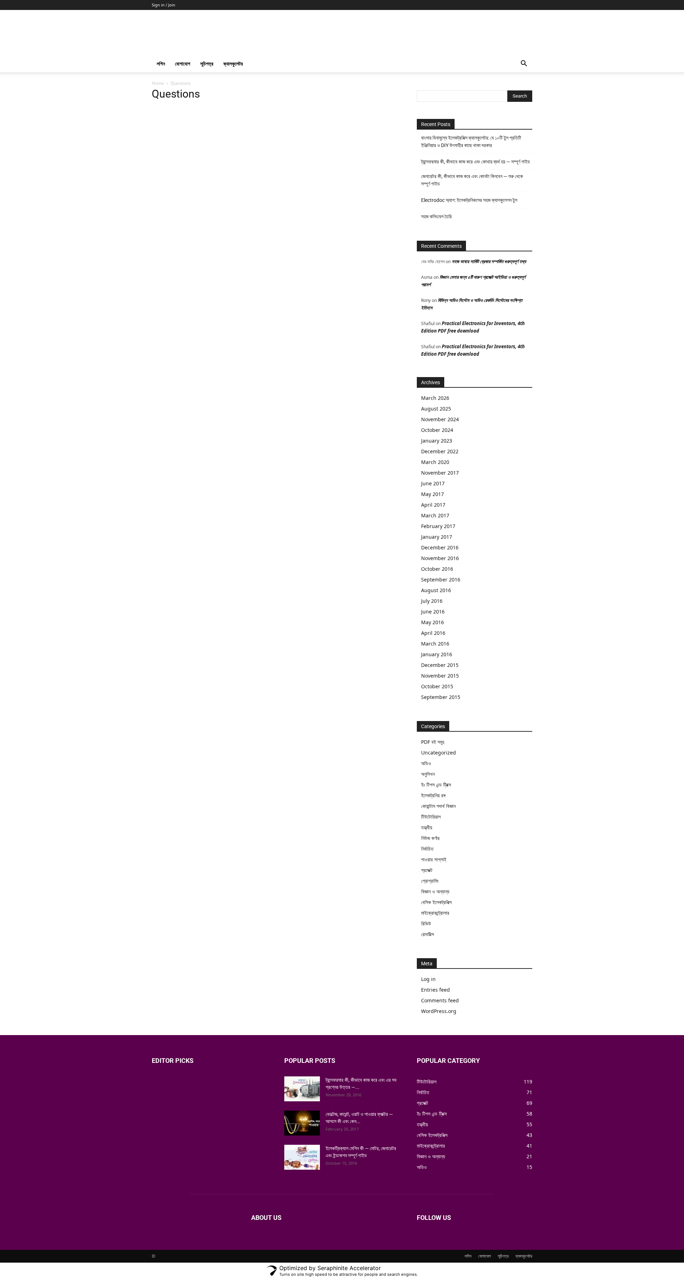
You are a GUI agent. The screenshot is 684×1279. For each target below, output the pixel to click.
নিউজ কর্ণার (430, 838)
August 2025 (436, 408)
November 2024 (440, 419)
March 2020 (435, 462)
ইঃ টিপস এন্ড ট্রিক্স (436, 784)
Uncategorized (438, 752)
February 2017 (438, 526)
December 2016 (439, 547)
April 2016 (433, 633)
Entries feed (435, 989)
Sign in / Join (163, 4)
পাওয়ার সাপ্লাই (433, 859)
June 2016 (433, 611)
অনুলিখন (428, 774)
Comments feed (440, 1000)
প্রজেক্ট (426, 870)
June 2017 (433, 483)
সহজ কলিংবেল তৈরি (436, 216)
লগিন (161, 63)
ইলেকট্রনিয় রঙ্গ (433, 795)
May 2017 (432, 494)
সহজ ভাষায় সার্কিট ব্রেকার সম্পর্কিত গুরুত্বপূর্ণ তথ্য (489, 261)
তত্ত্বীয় (426, 827)
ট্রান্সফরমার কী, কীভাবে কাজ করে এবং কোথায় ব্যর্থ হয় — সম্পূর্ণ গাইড (475, 162)
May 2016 (432, 622)
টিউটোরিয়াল (431, 816)
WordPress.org (438, 1011)
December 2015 (439, 665)
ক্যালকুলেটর (233, 63)
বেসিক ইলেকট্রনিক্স (436, 902)
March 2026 (435, 398)
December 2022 (439, 451)
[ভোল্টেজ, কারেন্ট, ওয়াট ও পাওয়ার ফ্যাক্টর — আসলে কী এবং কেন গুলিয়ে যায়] (302, 1123)
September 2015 (440, 697)
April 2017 (433, 504)
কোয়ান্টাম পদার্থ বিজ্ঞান (438, 806)
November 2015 (440, 675)
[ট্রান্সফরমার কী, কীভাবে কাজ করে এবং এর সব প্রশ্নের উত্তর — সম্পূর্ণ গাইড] (302, 1088)
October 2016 (437, 568)
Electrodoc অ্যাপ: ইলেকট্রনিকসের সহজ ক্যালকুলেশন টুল (469, 200)
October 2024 (437, 430)
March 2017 (435, 515)
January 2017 (436, 536)
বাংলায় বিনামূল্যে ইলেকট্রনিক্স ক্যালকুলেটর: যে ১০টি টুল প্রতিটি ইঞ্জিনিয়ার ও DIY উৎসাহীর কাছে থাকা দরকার (471, 141)
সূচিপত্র (206, 63)
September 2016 (440, 579)
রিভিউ (426, 923)
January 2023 (436, 440)
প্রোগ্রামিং (430, 880)
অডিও (426, 763)
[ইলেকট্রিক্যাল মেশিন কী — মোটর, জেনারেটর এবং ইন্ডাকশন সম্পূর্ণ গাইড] (302, 1157)
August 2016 (436, 590)
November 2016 (440, 558)
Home (158, 83)
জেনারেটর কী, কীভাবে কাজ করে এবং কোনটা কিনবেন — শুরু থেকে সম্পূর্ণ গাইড (472, 180)
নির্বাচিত (427, 848)
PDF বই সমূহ (432, 741)
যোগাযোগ (182, 63)
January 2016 (436, 654)
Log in (428, 979)
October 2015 (437, 686)
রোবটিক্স (427, 934)
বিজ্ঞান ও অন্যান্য (435, 891)
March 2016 (435, 643)
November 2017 (440, 472)
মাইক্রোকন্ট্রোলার (435, 912)
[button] (523, 64)
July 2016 (431, 600)
